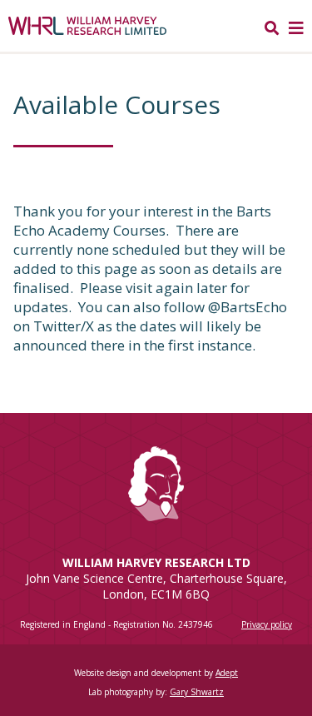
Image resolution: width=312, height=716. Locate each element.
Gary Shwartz (197, 692)
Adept (226, 673)
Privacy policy (266, 624)
